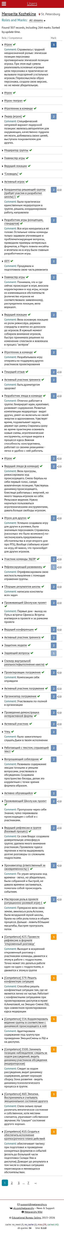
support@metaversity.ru (33, 1204)
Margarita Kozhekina (19, 13)
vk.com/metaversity (23, 1208)
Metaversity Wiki (33, 1212)
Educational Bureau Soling (26, 1217)
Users (32, 3)
